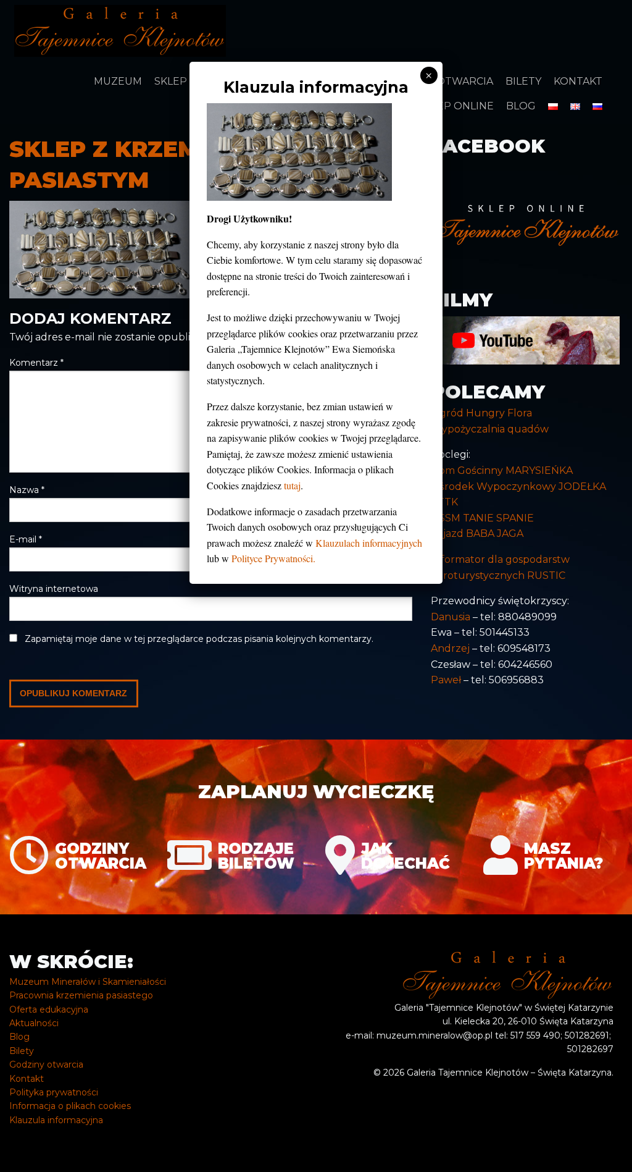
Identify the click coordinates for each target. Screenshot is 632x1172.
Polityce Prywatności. (273, 558)
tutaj (292, 485)
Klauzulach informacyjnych (368, 542)
